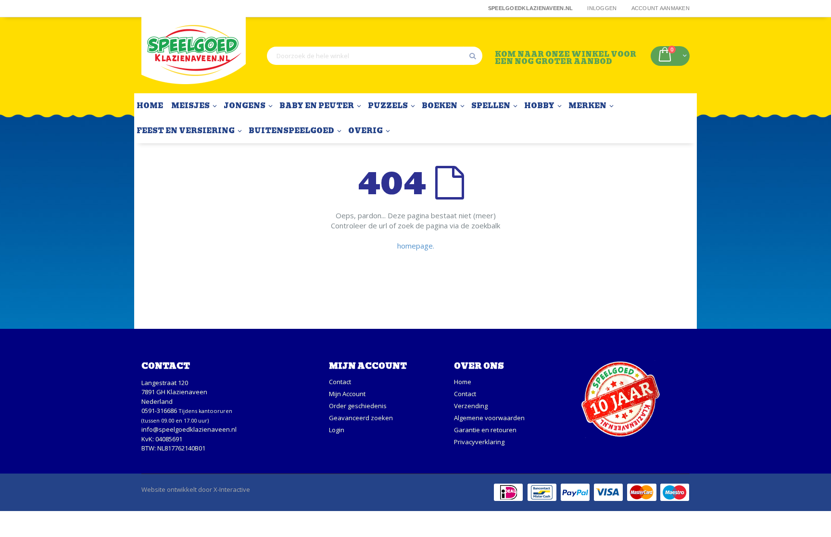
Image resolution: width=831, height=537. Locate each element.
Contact (340, 381)
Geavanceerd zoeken (361, 417)
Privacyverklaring (479, 441)
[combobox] (374, 55)
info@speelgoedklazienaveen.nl (189, 429)
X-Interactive (232, 489)
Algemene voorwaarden (489, 417)
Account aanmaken (660, 8)
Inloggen (602, 8)
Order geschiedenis (358, 405)
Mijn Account (347, 393)
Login (336, 429)
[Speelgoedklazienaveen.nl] (193, 55)
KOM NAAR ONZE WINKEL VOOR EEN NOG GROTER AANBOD (565, 57)
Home (462, 381)
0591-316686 (159, 410)
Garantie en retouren (485, 429)
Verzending (471, 405)
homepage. (415, 245)
